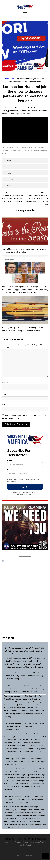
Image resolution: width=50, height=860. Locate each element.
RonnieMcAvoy (14, 150)
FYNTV (16, 147)
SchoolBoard (25, 150)
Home (7, 79)
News (13, 79)
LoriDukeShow (32, 147)
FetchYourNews (7, 147)
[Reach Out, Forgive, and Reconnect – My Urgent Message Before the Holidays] (25, 231)
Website (5, 405)
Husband (23, 147)
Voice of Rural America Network (25, 838)
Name (5, 382)
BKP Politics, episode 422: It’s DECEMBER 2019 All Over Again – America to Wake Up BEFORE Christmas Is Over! (24, 727)
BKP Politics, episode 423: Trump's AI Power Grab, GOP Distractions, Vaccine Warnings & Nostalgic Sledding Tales (24, 651)
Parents (41, 147)
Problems (5, 150)
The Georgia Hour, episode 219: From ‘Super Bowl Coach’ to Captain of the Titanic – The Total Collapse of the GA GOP (25, 762)
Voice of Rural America (39, 150)
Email (4, 394)
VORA (4, 153)
